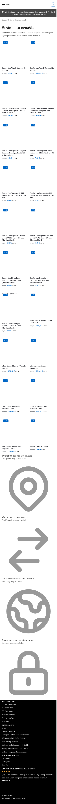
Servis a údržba (8, 718)
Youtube (5, 765)
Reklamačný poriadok (10, 742)
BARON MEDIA (18, 798)
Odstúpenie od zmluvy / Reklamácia (15, 735)
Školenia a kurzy (8, 715)
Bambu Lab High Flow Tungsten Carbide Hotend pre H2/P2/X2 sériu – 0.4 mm (14, 153)
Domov (4, 20)
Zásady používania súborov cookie (15, 748)
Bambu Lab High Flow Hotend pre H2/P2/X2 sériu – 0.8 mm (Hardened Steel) (13, 238)
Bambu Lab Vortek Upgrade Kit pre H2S (42, 69)
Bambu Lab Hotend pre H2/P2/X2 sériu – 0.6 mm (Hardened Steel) (39, 280)
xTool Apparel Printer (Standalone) (38, 367)
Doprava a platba (8, 731)
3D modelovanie (8, 708)
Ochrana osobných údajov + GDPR (15, 745)
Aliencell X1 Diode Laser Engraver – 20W (11, 447)
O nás (4, 728)
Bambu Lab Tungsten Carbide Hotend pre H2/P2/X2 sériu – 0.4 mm (42, 195)
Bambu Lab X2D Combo (39, 446)
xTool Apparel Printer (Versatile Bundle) (14, 367)
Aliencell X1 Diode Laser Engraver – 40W (39, 407)
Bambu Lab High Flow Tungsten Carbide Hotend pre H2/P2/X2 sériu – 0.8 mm (14, 110)
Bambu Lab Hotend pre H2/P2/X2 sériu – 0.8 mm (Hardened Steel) (11, 280)
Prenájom (5, 721)
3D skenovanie (7, 711)
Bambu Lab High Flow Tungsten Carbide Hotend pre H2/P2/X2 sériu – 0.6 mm (42, 110)
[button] (53, 4)
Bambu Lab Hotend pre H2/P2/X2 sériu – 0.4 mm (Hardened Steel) (11, 326)
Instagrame (6, 762)
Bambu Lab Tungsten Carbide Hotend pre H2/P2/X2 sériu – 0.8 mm (42, 153)
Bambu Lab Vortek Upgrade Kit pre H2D (14, 69)
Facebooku (6, 758)
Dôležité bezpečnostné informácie (14, 752)
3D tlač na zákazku (9, 704)
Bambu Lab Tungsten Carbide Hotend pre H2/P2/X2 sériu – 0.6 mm (14, 195)
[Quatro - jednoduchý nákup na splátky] (28, 789)
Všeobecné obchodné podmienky (14, 738)
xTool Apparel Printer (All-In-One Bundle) (41, 322)
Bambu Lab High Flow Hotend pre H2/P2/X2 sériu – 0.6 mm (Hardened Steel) (41, 238)
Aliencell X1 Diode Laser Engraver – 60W (11, 407)
